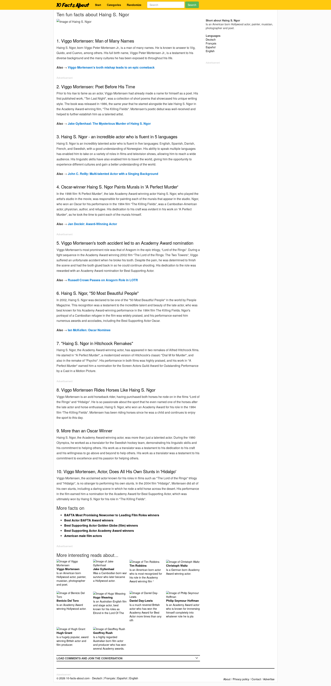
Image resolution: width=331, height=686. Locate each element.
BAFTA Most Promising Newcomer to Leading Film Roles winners (111, 515)
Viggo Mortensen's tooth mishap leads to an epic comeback (111, 67)
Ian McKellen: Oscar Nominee (89, 330)
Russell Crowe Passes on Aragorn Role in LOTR (103, 280)
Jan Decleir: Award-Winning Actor (92, 224)
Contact (256, 679)
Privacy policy (241, 679)
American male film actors (83, 536)
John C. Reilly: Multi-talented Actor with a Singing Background (113, 173)
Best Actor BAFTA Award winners (88, 520)
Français (211, 43)
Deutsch (211, 39)
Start (98, 5)
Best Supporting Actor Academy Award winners (99, 530)
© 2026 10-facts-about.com (73, 678)
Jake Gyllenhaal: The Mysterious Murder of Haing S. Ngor (109, 123)
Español (210, 47)
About (226, 679)
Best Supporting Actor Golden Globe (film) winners (101, 525)
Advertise (268, 679)
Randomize (134, 5)
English (210, 51)
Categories (114, 5)
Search (192, 5)
